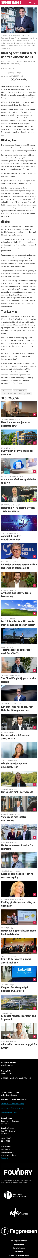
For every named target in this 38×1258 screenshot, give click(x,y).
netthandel (6, 390)
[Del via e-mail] (22, 79)
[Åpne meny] (30, 2)
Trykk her (5, 1158)
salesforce (18, 394)
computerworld (20, 390)
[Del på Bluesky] (25, 79)
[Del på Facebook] (12, 79)
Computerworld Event (9, 1112)
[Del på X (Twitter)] (15, 79)
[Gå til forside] (13, 2)
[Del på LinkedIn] (18, 79)
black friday (7, 394)
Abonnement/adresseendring (12, 1104)
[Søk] (35, 2)
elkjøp (28, 394)
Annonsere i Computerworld (12, 1108)
